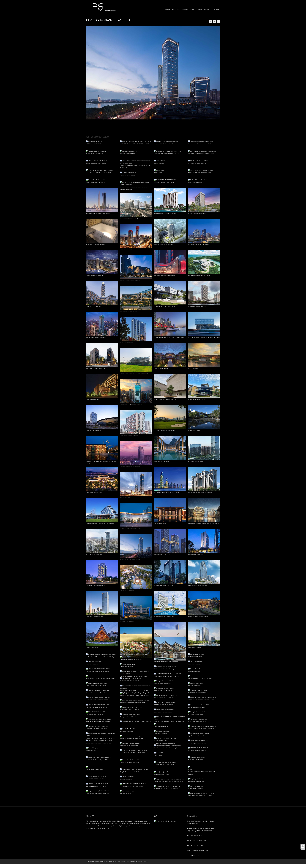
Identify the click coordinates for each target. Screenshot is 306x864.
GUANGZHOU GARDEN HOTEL (197, 692)
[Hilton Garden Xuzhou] (204, 662)
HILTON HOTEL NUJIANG (195, 657)
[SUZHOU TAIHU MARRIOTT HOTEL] (170, 180)
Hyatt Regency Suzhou (194, 647)
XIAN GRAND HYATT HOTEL (162, 554)
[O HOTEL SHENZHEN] (136, 777)
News (200, 9)
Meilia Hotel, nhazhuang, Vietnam (95, 244)
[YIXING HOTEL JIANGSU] (204, 786)
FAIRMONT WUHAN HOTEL (127, 175)
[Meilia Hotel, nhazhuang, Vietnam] (102, 231)
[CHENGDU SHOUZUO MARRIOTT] (136, 678)
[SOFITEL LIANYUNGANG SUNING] (170, 702)
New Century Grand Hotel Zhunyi (197, 721)
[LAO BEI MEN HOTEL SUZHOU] (102, 776)
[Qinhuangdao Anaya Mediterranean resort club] (204, 151)
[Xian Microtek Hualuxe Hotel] (204, 541)
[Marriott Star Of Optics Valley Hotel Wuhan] (204, 170)
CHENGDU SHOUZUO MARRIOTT (129, 681)
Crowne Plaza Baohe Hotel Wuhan (95, 182)
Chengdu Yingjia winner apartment (163, 244)
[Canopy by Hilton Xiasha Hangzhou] (136, 267)
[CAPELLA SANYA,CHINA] (170, 724)
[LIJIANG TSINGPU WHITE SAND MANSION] (136, 784)
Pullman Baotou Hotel (194, 671)
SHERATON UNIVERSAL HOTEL (197, 213)
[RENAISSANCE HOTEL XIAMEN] (204, 386)
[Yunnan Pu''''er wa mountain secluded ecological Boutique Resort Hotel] (136, 183)
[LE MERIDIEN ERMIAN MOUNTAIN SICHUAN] (102, 170)
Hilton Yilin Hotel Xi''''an (92, 664)
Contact (207, 9)
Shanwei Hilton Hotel (92, 647)
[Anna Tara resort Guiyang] (170, 355)
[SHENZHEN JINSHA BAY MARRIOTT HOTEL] (102, 741)
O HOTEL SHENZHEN (126, 779)
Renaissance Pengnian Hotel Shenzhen (131, 404)
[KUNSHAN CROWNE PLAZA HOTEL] (136, 707)
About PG (175, 9)
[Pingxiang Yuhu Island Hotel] (204, 779)
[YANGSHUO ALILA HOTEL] (170, 448)
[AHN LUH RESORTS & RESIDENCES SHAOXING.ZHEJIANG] (170, 739)
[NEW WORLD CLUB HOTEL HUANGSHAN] (170, 786)
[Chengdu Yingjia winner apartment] (170, 231)
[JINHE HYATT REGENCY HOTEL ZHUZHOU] (102, 719)
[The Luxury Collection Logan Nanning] (170, 262)
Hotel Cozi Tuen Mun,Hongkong (129, 435)
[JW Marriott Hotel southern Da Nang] (170, 666)
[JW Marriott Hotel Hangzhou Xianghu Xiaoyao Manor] (136, 693)
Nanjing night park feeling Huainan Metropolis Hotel (168, 781)
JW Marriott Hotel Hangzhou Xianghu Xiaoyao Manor (134, 695)
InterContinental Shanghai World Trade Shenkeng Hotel (203, 523)
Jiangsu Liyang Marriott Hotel (128, 645)
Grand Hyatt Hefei (125, 497)
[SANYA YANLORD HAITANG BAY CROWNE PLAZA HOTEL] (102, 734)
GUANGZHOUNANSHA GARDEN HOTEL (199, 275)
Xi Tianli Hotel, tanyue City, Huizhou (164, 616)
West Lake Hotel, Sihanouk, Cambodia (165, 213)
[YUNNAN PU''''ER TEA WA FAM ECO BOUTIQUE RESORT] (204, 768)
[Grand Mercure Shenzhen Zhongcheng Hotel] (170, 745)
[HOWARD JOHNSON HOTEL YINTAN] (102, 705)
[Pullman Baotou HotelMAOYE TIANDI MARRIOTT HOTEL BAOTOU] (136, 672)
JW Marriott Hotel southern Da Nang (164, 669)
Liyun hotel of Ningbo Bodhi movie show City (166, 153)
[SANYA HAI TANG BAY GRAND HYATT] (102, 726)
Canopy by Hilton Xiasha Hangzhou (130, 280)
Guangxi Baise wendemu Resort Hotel (96, 692)
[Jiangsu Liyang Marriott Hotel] (136, 642)
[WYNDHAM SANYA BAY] (136, 729)
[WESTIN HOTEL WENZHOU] (102, 541)
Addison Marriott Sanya (92, 399)
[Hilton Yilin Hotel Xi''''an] (102, 662)
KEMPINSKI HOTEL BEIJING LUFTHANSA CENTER (100, 678)
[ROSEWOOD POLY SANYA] (102, 293)
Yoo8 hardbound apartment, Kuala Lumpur (98, 213)
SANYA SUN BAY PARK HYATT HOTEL (165, 306)
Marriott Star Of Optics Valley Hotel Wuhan (200, 172)
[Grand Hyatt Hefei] (136, 484)
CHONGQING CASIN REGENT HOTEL (165, 585)
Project (192, 9)
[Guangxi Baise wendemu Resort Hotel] (102, 690)
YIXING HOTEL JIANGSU (195, 788)
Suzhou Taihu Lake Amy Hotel (196, 182)
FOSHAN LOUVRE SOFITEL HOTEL (130, 466)
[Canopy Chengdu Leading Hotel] (102, 262)
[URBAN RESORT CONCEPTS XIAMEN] (170, 386)
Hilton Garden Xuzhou (194, 664)
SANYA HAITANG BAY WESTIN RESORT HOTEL (201, 728)
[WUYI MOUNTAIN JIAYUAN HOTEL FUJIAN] (204, 793)
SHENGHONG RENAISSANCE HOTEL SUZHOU (133, 702)
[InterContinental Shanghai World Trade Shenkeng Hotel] (204, 510)
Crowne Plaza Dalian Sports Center (96, 685)
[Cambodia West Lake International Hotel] (204, 141)
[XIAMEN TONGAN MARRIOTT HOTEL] (204, 603)
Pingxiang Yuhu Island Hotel (196, 781)
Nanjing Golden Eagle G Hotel (162, 647)
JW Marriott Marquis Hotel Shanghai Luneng (132, 738)
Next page (218, 21)
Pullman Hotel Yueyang (126, 666)
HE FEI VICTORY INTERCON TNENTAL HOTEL (201, 700)
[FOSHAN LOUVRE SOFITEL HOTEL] (136, 453)
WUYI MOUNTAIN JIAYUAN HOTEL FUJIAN (200, 795)
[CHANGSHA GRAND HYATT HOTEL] (153, 72)
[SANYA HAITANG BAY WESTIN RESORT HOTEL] (204, 726)
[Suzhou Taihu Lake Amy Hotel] (204, 180)
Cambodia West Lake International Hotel (199, 144)
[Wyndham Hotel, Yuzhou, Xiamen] (204, 733)
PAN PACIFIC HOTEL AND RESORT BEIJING (166, 676)
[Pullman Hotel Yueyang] (136, 664)
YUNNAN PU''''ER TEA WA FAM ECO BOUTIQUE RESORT (201, 773)
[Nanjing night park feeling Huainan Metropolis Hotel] (170, 779)
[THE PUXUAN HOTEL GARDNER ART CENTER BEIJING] (204, 324)
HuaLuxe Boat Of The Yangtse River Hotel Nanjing (134, 373)
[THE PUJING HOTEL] (136, 791)
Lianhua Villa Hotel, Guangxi (94, 492)
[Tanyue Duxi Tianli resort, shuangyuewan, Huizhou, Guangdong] (136, 687)
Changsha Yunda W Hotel (195, 461)
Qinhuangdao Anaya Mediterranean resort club (201, 153)
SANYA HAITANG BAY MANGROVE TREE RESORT (134, 724)
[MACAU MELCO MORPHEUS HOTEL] (204, 231)
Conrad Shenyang (159, 163)
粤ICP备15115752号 (122, 861)
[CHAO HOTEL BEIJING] (136, 329)
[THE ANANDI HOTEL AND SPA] (136, 298)
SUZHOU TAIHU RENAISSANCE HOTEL (165, 430)
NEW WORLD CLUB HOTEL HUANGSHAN (166, 788)
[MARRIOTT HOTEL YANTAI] (136, 608)
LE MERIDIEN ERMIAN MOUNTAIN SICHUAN (98, 172)
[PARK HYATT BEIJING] (136, 236)
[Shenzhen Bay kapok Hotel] (102, 417)
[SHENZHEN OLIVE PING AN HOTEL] (102, 161)
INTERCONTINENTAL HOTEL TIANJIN (130, 528)
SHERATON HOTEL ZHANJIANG (163, 690)
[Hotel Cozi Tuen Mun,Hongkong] (136, 422)
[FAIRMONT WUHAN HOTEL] (136, 173)
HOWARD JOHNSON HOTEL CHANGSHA (97, 671)
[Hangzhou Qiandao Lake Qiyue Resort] (170, 141)
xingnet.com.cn (143, 861)
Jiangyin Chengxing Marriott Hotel (197, 707)
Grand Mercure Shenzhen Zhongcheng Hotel (166, 748)
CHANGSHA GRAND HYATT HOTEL (130, 559)
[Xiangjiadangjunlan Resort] (170, 772)
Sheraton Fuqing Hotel (194, 685)
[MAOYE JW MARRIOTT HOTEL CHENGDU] (204, 676)
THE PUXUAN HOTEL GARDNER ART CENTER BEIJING (204, 337)
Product (185, 9)
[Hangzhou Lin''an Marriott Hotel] (102, 603)
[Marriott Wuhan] (170, 170)
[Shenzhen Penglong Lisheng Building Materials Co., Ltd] (104, 5)
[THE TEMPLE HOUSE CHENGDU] (102, 355)
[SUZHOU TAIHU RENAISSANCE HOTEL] (170, 417)
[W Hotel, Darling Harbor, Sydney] (136, 205)
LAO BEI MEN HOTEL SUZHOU (95, 779)
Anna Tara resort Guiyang (161, 368)
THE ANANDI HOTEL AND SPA (128, 311)
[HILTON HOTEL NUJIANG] (204, 654)
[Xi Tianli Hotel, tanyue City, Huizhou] (170, 603)
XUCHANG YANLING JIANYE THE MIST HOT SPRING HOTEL (101, 462)
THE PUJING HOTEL (126, 793)
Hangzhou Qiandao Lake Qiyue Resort (165, 144)
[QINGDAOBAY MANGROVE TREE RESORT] (136, 657)
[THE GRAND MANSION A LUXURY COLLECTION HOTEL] (136, 651)
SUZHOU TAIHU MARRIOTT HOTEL (164, 182)
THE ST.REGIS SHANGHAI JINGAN (96, 337)
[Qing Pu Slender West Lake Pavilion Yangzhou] (136, 769)
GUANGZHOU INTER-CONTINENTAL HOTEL (166, 492)
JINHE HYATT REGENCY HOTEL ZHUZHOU (98, 721)
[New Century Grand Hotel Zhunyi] (204, 719)
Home (214, 21)
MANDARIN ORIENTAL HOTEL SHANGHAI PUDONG (169, 337)
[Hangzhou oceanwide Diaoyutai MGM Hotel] (204, 479)
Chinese (216, 9)
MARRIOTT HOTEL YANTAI (127, 621)
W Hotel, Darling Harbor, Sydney (129, 218)
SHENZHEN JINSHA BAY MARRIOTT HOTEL (98, 743)
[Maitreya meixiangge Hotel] (204, 355)
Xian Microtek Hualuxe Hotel (196, 554)
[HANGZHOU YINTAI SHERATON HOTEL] (102, 697)
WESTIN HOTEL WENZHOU (94, 554)
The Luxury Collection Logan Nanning (164, 275)
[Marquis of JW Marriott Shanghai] (204, 293)
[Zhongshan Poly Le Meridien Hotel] (102, 572)
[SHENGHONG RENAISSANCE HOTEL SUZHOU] (136, 700)
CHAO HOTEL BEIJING (126, 342)
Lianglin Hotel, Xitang (194, 430)
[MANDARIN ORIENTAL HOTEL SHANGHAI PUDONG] (170, 324)
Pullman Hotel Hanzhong (127, 590)
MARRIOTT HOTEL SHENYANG (197, 163)
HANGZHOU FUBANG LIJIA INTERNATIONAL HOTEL (135, 144)
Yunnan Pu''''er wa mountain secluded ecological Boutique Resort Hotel (133, 188)
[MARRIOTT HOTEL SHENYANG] (204, 161)
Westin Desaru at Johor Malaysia (95, 153)
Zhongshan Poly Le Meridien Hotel (95, 585)
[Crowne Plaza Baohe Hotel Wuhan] (102, 180)
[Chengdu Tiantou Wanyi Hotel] (170, 681)
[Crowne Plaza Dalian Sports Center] (102, 683)
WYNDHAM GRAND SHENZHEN (129, 745)
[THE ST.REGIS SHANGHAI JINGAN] (102, 324)
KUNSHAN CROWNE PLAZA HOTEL (130, 709)
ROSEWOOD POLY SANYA (93, 306)
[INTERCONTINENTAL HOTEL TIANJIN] (136, 515)
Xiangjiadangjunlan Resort (161, 774)
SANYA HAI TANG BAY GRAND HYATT (96, 728)
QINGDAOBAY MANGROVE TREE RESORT (132, 659)
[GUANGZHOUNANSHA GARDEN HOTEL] (204, 262)
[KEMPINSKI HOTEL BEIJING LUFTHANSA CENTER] (102, 676)
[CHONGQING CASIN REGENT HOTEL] (170, 572)
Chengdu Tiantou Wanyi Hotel (162, 683)
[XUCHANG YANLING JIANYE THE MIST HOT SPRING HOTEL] (102, 448)
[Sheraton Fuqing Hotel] (204, 683)
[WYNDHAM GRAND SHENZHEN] (136, 743)
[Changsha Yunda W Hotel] (204, 448)
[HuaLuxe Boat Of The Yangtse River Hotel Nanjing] (136, 360)
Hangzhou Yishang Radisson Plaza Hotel (97, 793)
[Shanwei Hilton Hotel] (102, 634)
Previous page (210, 21)
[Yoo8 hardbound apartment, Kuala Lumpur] (102, 200)
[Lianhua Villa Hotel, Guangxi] (102, 479)
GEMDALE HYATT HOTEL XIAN (163, 661)
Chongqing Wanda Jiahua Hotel (129, 716)
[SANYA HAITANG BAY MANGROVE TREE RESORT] (136, 721)
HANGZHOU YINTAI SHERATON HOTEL (97, 700)
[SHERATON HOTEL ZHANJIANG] (170, 688)
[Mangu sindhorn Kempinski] (136, 151)
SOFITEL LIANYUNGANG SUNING (164, 705)
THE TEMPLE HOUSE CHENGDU (95, 368)
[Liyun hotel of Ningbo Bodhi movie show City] (170, 151)
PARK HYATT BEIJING (126, 249)
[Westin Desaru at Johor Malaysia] (102, 151)
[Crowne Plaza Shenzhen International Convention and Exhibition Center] (136, 162)
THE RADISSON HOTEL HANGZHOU (164, 697)
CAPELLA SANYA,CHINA (161, 726)
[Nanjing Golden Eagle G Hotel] (170, 645)
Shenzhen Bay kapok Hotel (93, 430)
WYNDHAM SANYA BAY (126, 731)
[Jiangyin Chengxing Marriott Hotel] (204, 705)
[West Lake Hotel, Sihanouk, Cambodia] (170, 200)
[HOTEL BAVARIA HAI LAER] (102, 141)
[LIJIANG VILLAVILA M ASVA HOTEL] (102, 784)
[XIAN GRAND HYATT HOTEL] (170, 541)
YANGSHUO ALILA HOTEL (161, 461)
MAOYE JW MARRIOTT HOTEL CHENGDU (200, 678)
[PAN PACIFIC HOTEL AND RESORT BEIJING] (170, 674)
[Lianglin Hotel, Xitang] (204, 417)
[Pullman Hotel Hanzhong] (136, 577)
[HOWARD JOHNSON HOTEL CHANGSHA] (102, 669)
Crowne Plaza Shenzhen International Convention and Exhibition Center (135, 167)
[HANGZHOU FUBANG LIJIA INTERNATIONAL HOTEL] (136, 141)
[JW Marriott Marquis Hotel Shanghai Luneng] (136, 736)
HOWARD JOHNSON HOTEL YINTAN (96, 707)
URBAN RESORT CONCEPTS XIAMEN (165, 399)
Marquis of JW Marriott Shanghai (197, 306)
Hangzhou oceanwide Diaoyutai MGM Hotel (200, 492)
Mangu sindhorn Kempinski (127, 153)
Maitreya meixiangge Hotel (195, 368)
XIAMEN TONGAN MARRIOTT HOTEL (198, 616)
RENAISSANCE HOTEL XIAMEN (197, 399)
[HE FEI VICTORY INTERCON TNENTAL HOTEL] (204, 697)
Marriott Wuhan (158, 172)
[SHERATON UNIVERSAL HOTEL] (204, 200)
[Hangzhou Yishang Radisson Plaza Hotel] (102, 791)
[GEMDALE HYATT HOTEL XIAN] (170, 659)
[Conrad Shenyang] (170, 161)
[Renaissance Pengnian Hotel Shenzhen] (136, 391)
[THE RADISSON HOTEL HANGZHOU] (170, 695)
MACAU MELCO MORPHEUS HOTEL (198, 244)
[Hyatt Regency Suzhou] (204, 634)
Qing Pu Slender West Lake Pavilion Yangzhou (133, 772)
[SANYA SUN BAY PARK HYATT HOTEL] (170, 293)
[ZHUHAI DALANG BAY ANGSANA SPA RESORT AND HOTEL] (170, 718)
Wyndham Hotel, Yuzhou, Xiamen (197, 736)
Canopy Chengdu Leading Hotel (95, 275)
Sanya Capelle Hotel (160, 523)
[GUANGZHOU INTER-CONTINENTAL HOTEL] (170, 479)
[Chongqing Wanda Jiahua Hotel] (136, 714)
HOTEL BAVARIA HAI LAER (93, 144)
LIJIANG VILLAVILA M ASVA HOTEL (96, 786)
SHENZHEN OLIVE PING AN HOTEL (96, 163)
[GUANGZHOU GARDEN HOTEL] (204, 690)
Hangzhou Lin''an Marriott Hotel (94, 616)
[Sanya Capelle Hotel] (170, 510)
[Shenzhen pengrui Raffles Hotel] (204, 741)
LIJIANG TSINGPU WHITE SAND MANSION (132, 786)
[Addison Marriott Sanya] (102, 386)
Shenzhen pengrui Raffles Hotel (197, 743)
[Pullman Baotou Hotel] (204, 669)
